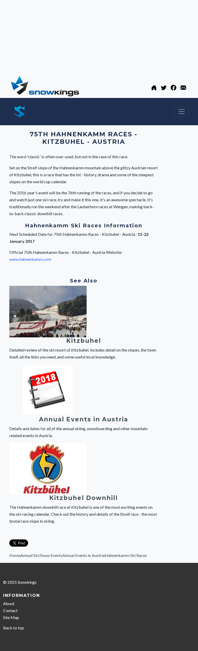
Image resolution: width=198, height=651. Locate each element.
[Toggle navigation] (181, 111)
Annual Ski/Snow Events (41, 555)
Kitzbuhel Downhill (83, 498)
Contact (10, 610)
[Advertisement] (99, 36)
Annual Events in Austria (83, 419)
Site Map (11, 617)
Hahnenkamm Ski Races (126, 555)
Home (14, 555)
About (8, 603)
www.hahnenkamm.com (30, 259)
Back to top (13, 627)
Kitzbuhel (83, 340)
